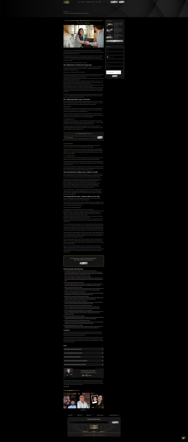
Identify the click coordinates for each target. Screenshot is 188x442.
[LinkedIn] (68, 386)
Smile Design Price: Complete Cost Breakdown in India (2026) (118, 35)
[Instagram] (66, 386)
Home (64, 11)
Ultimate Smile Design (90, 235)
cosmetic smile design (67, 225)
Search (100, 137)
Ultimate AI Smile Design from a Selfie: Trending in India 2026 (118, 24)
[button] (108, 57)
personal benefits (66, 58)
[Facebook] (64, 386)
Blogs (67, 11)
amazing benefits (91, 173)
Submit (115, 422)
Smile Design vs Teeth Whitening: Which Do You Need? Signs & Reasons (118, 29)
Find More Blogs (115, 40)
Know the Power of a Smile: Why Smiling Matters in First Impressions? (76, 13)
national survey (98, 80)
